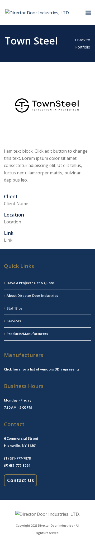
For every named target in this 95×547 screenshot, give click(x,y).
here (17, 369)
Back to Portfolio (82, 43)
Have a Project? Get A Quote (30, 282)
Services (14, 321)
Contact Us (20, 480)
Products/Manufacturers (27, 333)
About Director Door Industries (32, 295)
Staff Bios (14, 308)
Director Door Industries (55, 525)
